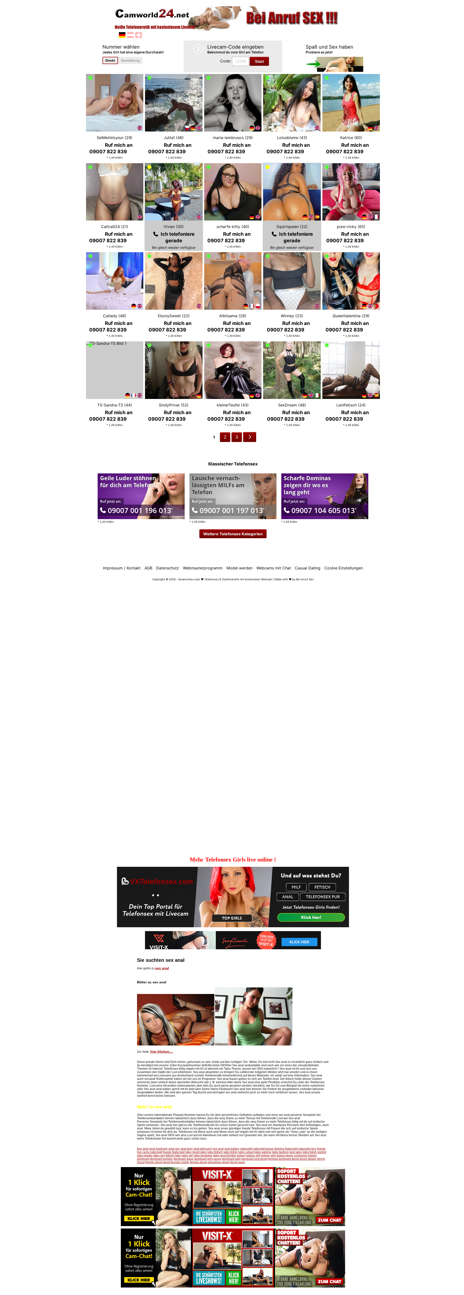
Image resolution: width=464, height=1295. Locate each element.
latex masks (144, 1155)
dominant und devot (254, 1159)
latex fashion (280, 1152)
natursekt (246, 1148)
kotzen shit (253, 1155)
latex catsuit (246, 1152)
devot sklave (308, 1159)
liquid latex (199, 1152)
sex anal (162, 968)
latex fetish (231, 1152)
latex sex (159, 1155)
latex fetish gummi (314, 1152)
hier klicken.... (161, 1051)
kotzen (241, 1155)
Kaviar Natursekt (174, 1152)
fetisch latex (173, 1155)
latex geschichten (224, 1155)
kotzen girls (268, 1155)
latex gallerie (262, 1152)
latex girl (187, 1155)
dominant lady (231, 1159)
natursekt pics (307, 1148)
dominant (143, 1159)
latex (188, 1152)
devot (295, 1159)
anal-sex (174, 1148)
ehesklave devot (218, 1162)
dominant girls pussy (207, 1159)
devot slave (237, 1162)
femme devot (153, 1162)
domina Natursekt (285, 1148)
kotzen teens (285, 1155)
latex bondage (203, 1155)
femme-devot (198, 1162)
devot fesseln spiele (176, 1162)
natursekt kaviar (263, 1148)
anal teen (187, 1148)
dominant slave (184, 1159)
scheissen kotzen (305, 1155)
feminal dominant (279, 1159)
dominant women (161, 1159)
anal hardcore (158, 1148)
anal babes (232, 1148)
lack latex (296, 1152)
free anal (143, 1148)
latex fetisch (215, 1152)
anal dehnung (203, 1148)
